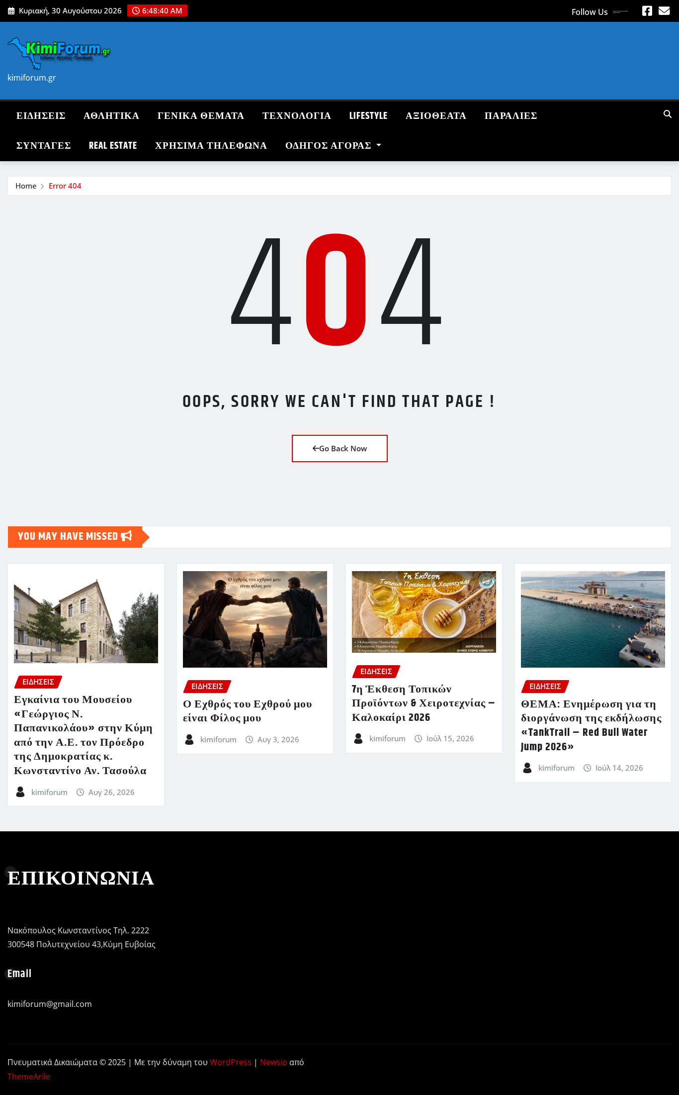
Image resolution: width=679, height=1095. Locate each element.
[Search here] (668, 113)
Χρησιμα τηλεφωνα (211, 146)
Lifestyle (368, 116)
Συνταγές (43, 146)
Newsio (273, 1062)
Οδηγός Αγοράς (329, 146)
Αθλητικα (112, 116)
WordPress (231, 1062)
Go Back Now (343, 448)
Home (26, 186)
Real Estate (113, 146)
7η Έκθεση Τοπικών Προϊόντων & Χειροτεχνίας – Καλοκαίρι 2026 (424, 703)
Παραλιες (511, 116)
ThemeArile (28, 1076)
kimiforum (49, 792)
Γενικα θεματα (201, 116)
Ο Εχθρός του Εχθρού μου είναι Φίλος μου (247, 711)
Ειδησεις (41, 116)
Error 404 (65, 186)
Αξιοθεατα (436, 116)
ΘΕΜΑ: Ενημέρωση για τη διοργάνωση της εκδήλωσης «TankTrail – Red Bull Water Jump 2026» (591, 726)
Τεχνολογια (297, 116)
